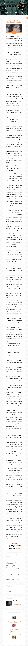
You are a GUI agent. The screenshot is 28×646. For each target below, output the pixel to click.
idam (7, 74)
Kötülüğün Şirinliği (14, 638)
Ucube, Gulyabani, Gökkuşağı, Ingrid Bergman (14, 631)
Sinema (22, 12)
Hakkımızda (7, 12)
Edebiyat (17, 15)
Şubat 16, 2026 (9, 563)
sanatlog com (9, 585)
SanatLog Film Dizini (14, 18)
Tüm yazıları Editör (17, 613)
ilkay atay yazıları (10, 581)
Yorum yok (8, 565)
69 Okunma (16, 563)
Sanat (10, 15)
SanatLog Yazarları (14, 20)
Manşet (15, 12)
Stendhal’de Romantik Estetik (14, 643)
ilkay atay (12, 577)
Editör (15, 610)
